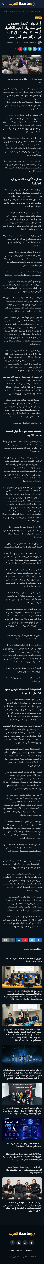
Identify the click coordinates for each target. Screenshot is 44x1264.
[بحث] (3, 4)
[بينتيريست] (20, 49)
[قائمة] (40, 4)
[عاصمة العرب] (22, 4)
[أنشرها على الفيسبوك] (39, 49)
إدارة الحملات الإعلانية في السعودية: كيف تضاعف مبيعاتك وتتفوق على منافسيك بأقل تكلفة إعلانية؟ (24, 1170)
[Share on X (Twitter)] (35, 49)
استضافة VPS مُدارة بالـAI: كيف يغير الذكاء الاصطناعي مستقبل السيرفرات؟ (24, 1145)
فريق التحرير (28, 42)
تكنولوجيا (38, 18)
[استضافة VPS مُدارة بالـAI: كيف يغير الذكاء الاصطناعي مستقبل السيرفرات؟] (22, 1129)
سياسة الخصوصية (29, 1250)
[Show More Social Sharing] (16, 49)
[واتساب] (30, 49)
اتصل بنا (11, 1250)
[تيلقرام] (25, 49)
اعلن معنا (19, 1250)
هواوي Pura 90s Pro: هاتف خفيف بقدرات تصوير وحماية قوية (24, 960)
